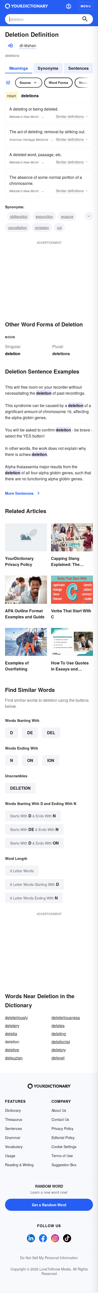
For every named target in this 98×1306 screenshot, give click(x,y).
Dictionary (13, 1110)
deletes (58, 1025)
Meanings (18, 68)
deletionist (61, 1042)
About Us (59, 1110)
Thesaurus (13, 1119)
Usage (10, 1155)
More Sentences (19, 493)
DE (30, 732)
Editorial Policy (63, 1137)
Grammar (12, 1137)
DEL (51, 732)
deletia (11, 1033)
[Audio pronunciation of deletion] (10, 45)
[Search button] (84, 19)
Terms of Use (62, 1155)
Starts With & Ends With (33, 816)
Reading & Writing (19, 1164)
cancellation (17, 227)
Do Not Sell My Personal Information (49, 1257)
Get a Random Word (49, 1204)
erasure (67, 216)
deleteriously (16, 1017)
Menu (86, 6)
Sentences (78, 68)
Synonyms (48, 68)
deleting (59, 1033)
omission (42, 227)
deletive (12, 1050)
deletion (20, 788)
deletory (59, 1050)
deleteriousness (66, 1017)
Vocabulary (14, 1146)
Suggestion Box (64, 1164)
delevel (58, 1058)
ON (30, 760)
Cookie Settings (64, 1146)
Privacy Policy (62, 1128)
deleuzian (14, 1058)
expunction (44, 216)
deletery (12, 1025)
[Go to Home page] (26, 6)
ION (50, 760)
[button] (69, 6)
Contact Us (60, 1119)
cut (59, 227)
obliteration (19, 216)
